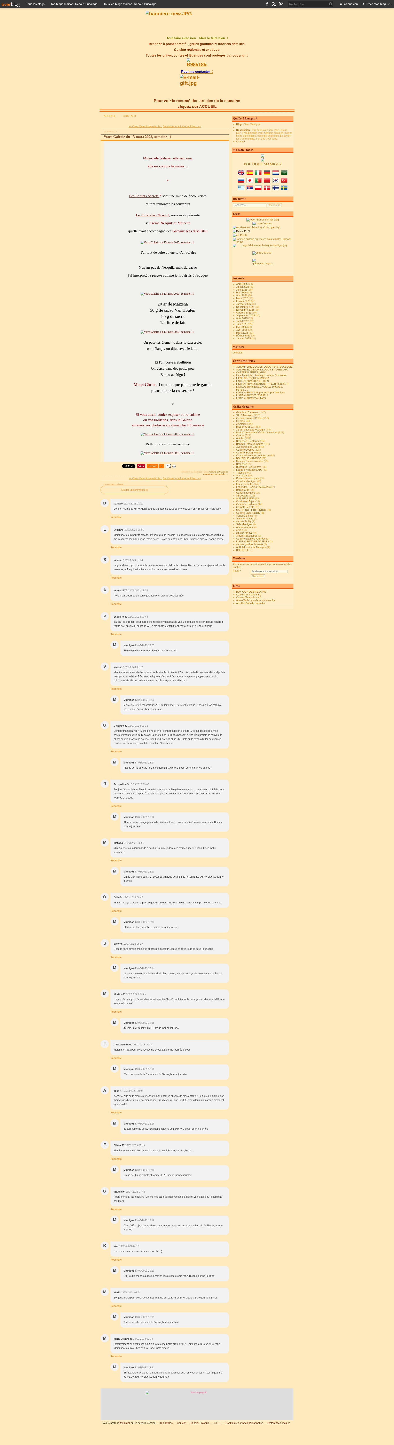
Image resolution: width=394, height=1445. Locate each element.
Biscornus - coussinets (248, 467)
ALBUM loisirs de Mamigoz (251, 547)
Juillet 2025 (243, 321)
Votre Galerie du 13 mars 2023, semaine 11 (138, 137)
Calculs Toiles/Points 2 (248, 597)
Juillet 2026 (243, 286)
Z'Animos (241, 424)
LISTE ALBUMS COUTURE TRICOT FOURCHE (262, 384)
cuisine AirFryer (244, 533)
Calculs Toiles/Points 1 (248, 594)
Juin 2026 (242, 289)
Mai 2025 (241, 327)
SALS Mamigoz (244, 415)
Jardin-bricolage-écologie (250, 429)
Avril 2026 (242, 295)
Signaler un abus (200, 1423)
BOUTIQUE (242, 550)
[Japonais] (249, 182)
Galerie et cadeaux (246, 504)
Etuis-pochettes (244, 484)
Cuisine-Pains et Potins (249, 418)
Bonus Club (242, 489)
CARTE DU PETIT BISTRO (251, 372)
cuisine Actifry (243, 521)
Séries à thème (244, 515)
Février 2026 (243, 301)
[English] (241, 174)
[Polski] (258, 189)
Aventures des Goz (246, 446)
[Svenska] (284, 189)
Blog (239, 124)
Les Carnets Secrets (144, 196)
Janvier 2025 (243, 338)
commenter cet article (214, 474)
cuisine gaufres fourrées (249, 544)
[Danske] (267, 189)
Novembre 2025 (245, 309)
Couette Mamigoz (246, 481)
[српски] (249, 189)
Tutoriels (241, 472)
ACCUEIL (110, 116)
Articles (240, 438)
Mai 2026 (241, 292)
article (239, 530)
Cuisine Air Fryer (245, 501)
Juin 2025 (242, 324)
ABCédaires (243, 495)
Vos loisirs (241, 475)
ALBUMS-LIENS (245, 498)
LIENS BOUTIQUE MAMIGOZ (252, 378)
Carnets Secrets (245, 507)
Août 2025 (242, 318)
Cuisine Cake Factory (248, 512)
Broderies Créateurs (247, 441)
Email (236, 571)
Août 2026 (242, 284)
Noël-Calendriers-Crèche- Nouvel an (256, 432)
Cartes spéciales (245, 492)
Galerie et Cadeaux (218, 472)
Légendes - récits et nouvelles (253, 487)
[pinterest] (280, 4)
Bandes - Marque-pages (249, 444)
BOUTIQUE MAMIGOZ (248, 458)
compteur (238, 352)
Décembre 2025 (245, 307)
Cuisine (240, 421)
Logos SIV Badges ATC (249, 469)
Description (243, 130)
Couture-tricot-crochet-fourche (253, 455)
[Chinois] (267, 182)
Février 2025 (243, 335)
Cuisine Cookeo (245, 449)
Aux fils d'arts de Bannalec (251, 603)
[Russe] (241, 182)
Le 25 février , (153, 215)
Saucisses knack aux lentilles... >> (182, 126)
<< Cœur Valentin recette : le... (145, 126)
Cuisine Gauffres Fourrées (251, 538)
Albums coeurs (244, 527)
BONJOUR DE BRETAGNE (251, 591)
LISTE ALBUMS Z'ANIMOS (251, 398)
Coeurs (240, 435)
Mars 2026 (242, 298)
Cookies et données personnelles (244, 1423)
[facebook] (267, 4)
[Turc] (284, 182)
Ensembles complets (247, 478)
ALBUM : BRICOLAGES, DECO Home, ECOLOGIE (264, 366)
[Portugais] (258, 182)
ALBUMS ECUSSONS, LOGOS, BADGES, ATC (262, 369)
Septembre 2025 (245, 315)
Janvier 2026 (243, 304)
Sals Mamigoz (244, 524)
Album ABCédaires (246, 535)
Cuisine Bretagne (246, 452)
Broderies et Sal (245, 426)
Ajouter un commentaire (134, 489)
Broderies (241, 464)
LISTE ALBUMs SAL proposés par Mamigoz (260, 392)
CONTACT (129, 116)
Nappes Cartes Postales (249, 461)
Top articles (166, 1423)
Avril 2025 (242, 329)
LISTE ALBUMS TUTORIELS (252, 395)
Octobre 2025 (244, 312)
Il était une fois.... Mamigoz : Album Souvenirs (261, 375)
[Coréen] (275, 182)
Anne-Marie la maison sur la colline (256, 600)
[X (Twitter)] (273, 4)
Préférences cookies (278, 1423)
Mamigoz (125, 1423)
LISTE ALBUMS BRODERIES (252, 381)
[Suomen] (275, 189)
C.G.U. (217, 1423)
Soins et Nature (244, 518)
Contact (240, 141)
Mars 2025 (242, 332)
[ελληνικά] (241, 189)
